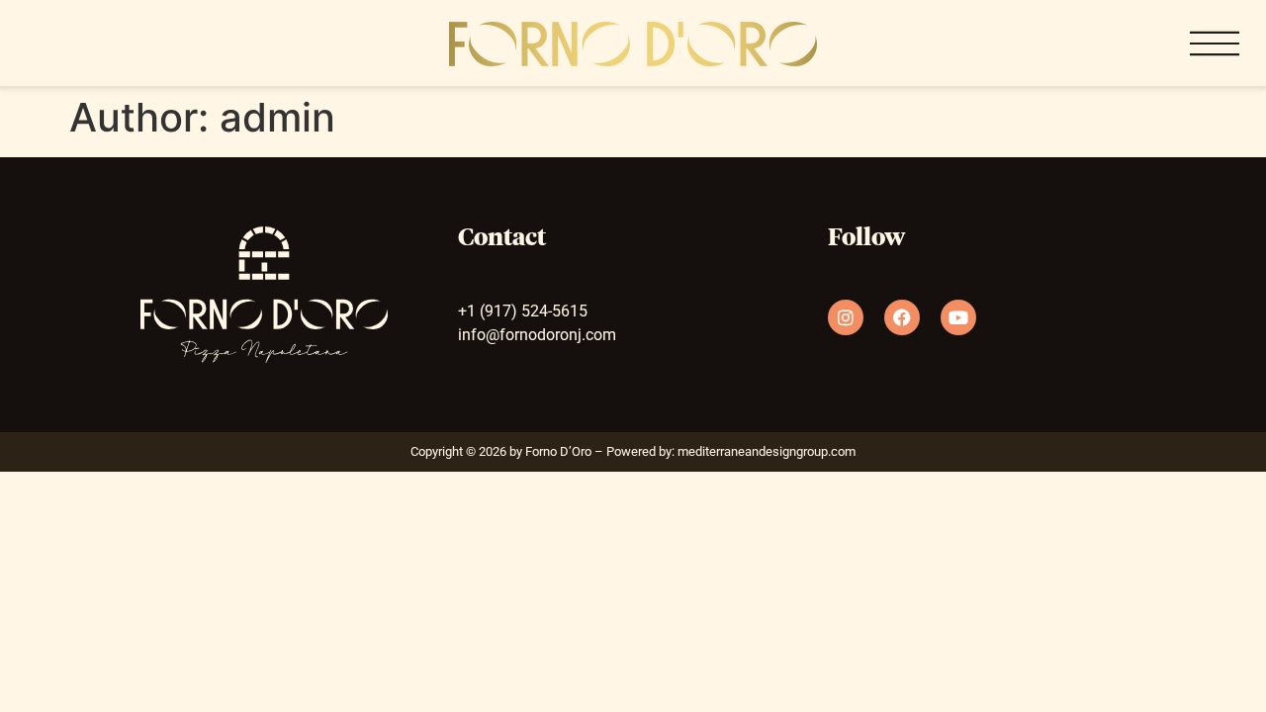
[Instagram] (845, 317)
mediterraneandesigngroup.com (767, 451)
